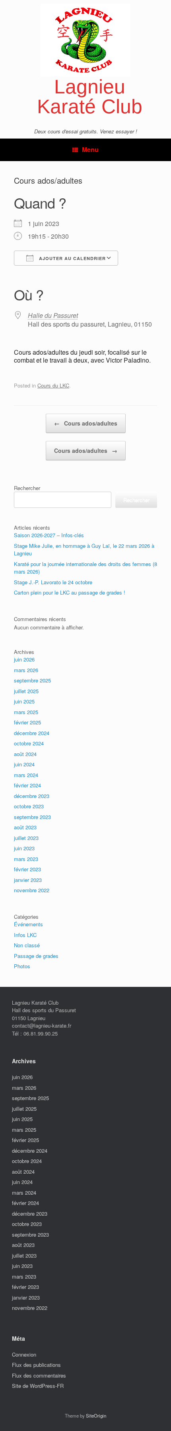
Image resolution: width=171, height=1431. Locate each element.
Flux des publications (36, 1364)
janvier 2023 (28, 880)
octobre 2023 (29, 806)
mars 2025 (26, 712)
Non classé (27, 945)
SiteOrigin (96, 1415)
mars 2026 (26, 670)
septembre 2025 (32, 680)
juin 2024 (24, 764)
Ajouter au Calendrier (71, 258)
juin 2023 (24, 848)
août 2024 (25, 754)
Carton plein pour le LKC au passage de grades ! (69, 592)
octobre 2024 (29, 743)
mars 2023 (26, 859)
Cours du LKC (53, 385)
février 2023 (27, 869)
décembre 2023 (31, 796)
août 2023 (25, 827)
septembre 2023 (32, 817)
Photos (22, 966)
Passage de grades (36, 956)
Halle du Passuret (53, 315)
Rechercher (27, 488)
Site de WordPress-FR (38, 1385)
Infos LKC (25, 935)
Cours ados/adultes (85, 423)
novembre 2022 (31, 890)
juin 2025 (24, 701)
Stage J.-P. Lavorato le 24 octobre (53, 582)
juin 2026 (24, 659)
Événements (28, 924)
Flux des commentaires (39, 1375)
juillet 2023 (26, 838)
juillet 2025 (26, 691)
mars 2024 (26, 775)
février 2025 (27, 722)
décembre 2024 (31, 733)
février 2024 (27, 785)
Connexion (24, 1354)
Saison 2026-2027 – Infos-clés (49, 535)
